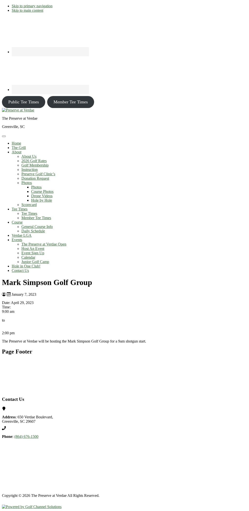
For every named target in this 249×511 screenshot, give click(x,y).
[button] (16, 152)
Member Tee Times (70, 101)
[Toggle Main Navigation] (4, 136)
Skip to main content (27, 10)
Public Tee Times (23, 101)
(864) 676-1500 (26, 436)
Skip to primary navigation (32, 6)
